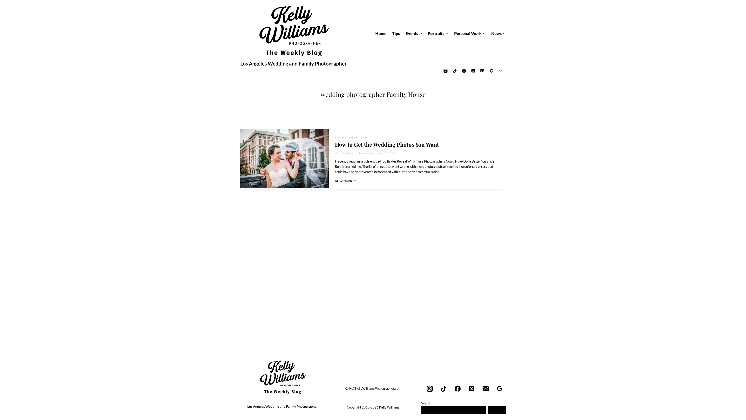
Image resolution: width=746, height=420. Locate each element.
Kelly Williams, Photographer (356, 153)
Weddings (360, 137)
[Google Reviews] (492, 71)
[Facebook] (464, 71)
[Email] (482, 71)
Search (426, 403)
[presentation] (284, 158)
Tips (349, 137)
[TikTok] (455, 71)
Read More (345, 180)
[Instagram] (446, 71)
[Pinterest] (473, 71)
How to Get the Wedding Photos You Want (387, 144)
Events (339, 137)
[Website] (501, 71)
